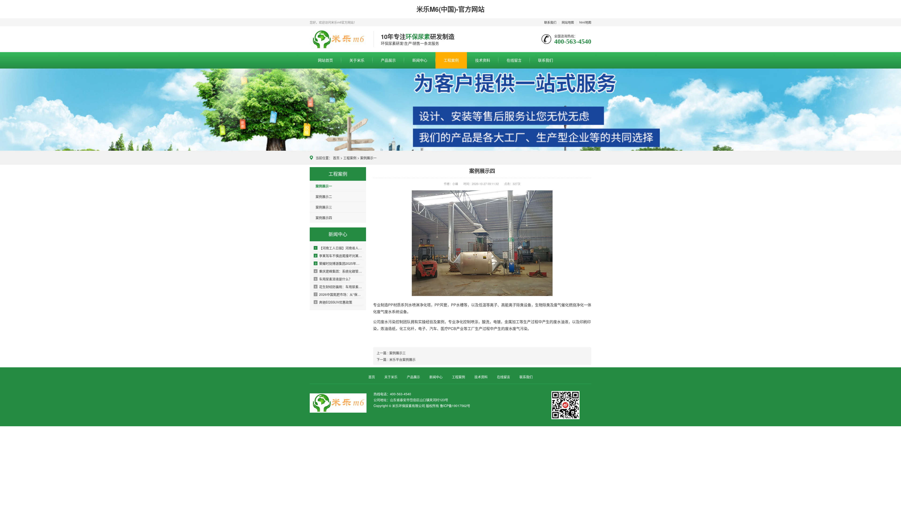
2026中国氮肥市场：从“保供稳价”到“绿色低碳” (339, 294)
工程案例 (451, 60)
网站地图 (568, 22)
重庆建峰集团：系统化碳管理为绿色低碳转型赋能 (339, 271)
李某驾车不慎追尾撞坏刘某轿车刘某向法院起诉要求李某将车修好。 (339, 255)
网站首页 (325, 60)
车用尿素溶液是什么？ (333, 279)
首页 (336, 157)
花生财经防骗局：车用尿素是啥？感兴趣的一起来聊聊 (339, 286)
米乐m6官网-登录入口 (338, 39)
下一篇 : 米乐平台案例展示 (396, 359)
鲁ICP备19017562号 (455, 405)
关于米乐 (356, 60)
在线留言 (514, 60)
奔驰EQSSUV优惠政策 (333, 302)
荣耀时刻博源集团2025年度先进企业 (339, 263)
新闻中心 (419, 60)
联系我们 (550, 22)
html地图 (585, 22)
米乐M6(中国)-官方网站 (450, 9)
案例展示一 (368, 157)
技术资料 (482, 60)
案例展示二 (324, 196)
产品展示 (388, 60)
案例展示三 (324, 207)
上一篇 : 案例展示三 (391, 352)
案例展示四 (324, 217)
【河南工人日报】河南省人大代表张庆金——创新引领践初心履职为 (339, 248)
